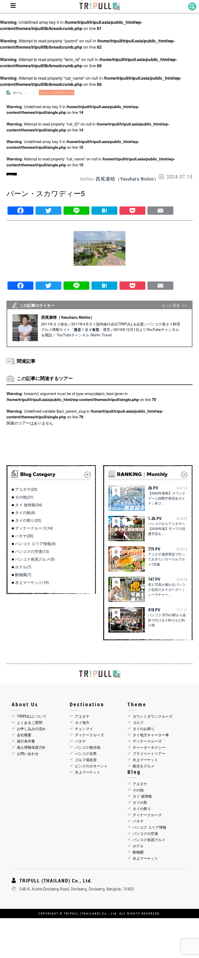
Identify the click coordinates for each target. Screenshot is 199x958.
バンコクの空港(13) (32, 551)
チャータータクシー (149, 747)
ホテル (138, 845)
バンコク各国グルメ (149, 839)
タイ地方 (82, 722)
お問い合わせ (28, 753)
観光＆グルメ (143, 765)
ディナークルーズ (89, 734)
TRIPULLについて (31, 716)
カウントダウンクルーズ (153, 716)
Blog (134, 771)
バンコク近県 (86, 753)
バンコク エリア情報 (149, 827)
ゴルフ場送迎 (86, 759)
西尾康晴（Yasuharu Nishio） (127, 179)
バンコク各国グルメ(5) (35, 559)
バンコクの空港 (145, 833)
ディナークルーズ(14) (34, 528)
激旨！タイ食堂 (86, 329)
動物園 (138, 852)
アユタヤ (82, 716)
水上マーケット (87, 772)
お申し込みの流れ (31, 728)
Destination (87, 704)
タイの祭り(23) (28, 520)
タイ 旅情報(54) (28, 504)
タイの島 (140, 802)
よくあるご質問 (29, 722)
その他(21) (24, 497)
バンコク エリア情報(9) (35, 543)
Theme (136, 704)
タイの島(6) (25, 512)
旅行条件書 (26, 741)
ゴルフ (138, 722)
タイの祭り (142, 808)
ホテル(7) (23, 566)
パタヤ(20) (24, 535)
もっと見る (171, 305)
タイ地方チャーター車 (151, 734)
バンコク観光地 (87, 747)
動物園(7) (23, 574)
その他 (138, 789)
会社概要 (24, 734)
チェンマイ (84, 728)
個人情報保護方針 (31, 747)
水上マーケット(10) (32, 582)
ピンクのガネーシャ (91, 765)
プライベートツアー (149, 753)
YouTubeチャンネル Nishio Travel (84, 334)
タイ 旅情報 (142, 796)
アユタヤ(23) (26, 489)
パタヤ (80, 741)
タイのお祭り (143, 728)
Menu (12, 6)
